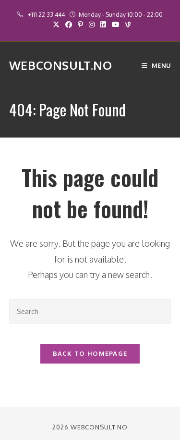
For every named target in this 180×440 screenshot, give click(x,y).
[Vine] (126, 24)
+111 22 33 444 (47, 14)
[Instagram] (91, 24)
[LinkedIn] (103, 24)
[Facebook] (68, 24)
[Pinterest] (80, 24)
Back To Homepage (90, 353)
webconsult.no (60, 65)
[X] (56, 24)
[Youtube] (115, 24)
